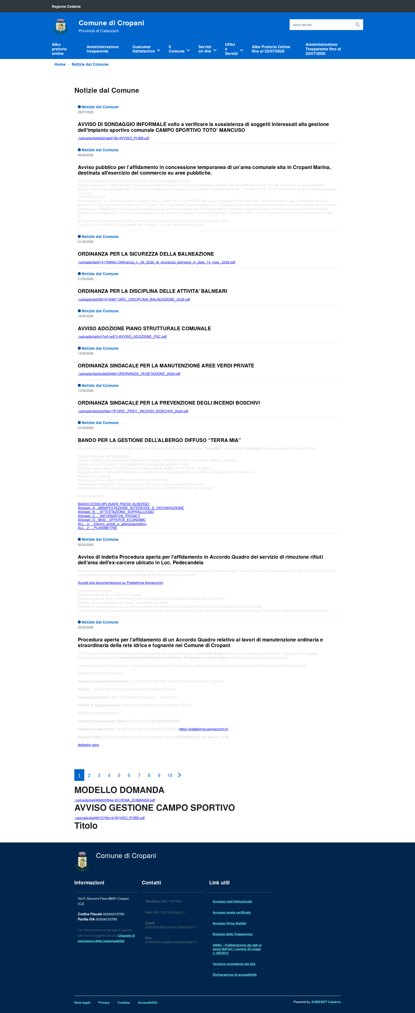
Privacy (104, 1002)
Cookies (124, 1002)
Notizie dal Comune (90, 64)
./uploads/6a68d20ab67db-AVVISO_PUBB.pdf (113, 138)
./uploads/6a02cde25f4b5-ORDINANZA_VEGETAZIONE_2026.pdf (129, 373)
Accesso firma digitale (229, 923)
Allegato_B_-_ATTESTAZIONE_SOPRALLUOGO (116, 511)
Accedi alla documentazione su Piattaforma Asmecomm (120, 582)
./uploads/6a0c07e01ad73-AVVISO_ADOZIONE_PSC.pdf (122, 336)
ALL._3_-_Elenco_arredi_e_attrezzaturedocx (112, 523)
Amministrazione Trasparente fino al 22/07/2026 (323, 48)
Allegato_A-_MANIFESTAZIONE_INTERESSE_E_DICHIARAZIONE (131, 507)
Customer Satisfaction (143, 49)
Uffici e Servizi (231, 48)
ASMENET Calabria (326, 1001)
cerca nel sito (302, 25)
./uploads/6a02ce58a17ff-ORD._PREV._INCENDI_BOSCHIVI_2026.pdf (133, 410)
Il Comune (177, 49)
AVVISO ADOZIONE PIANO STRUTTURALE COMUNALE (144, 328)
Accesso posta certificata (232, 912)
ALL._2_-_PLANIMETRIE (97, 527)
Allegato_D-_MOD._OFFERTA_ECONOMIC (112, 519)
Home (59, 64)
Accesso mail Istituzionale (232, 901)
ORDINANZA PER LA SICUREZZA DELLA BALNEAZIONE (146, 253)
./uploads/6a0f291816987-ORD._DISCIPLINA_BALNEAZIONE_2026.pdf (134, 299)
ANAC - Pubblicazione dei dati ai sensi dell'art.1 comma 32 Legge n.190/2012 (237, 949)
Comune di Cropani (111, 26)
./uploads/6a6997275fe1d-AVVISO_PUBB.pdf (109, 817)
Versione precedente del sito (234, 963)
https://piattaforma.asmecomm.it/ (203, 728)
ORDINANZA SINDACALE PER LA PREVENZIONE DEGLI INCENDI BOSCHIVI (169, 402)
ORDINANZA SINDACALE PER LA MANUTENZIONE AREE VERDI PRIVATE (166, 365)
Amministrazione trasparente (103, 49)
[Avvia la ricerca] (357, 24)
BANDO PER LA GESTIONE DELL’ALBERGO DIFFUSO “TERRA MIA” (159, 439)
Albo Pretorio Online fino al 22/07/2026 (271, 49)
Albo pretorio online (59, 48)
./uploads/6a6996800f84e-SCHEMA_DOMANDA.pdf (114, 800)
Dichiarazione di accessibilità (235, 974)
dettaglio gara (88, 744)
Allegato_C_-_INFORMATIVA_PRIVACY (109, 515)
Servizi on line (204, 49)
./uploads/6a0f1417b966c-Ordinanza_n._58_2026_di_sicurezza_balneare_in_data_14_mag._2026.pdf (156, 262)
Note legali (82, 1002)
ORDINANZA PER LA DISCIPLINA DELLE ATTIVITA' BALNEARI (152, 290)
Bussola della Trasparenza (232, 934)
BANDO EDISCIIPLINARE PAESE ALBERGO (113, 503)
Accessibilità (147, 1002)
